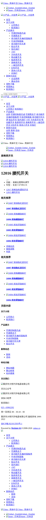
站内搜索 (10, 373)
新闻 (8, 354)
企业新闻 (15, 78)
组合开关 (15, 46)
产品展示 (10, 30)
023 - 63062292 (7, 407)
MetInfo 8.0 (16, 428)
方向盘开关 (16, 54)
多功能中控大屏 (18, 44)
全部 (8, 114)
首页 (8, 20)
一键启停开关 (17, 65)
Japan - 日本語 (27, 10)
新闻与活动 (11, 76)
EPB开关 (15, 68)
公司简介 (15, 25)
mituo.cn (36, 428)
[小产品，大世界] (23, 96)
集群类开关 (16, 60)
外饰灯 (14, 73)
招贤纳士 (10, 86)
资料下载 (10, 84)
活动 (8, 357)
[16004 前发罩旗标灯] (16, 235)
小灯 (13, 52)
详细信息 (10, 246)
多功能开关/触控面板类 (21, 38)
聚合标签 (10, 371)
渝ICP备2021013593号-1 (11, 424)
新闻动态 (10, 491)
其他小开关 (16, 70)
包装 (8, 252)
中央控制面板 (17, 41)
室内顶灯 (15, 49)
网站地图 (10, 368)
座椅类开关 (16, 62)
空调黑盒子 (16, 36)
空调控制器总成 (18, 33)
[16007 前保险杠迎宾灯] (17, 203)
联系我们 (15, 28)
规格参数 (10, 249)
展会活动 (15, 81)
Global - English (28, 8)
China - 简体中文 (25, 3)
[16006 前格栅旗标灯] (16, 214)
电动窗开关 (16, 57)
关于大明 (10, 22)
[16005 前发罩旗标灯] (16, 225)
